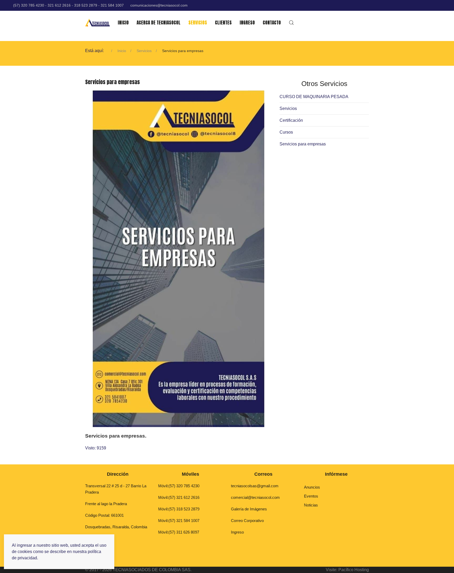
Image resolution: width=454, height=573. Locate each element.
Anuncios (312, 487)
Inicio (123, 22)
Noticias (311, 505)
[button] (291, 22)
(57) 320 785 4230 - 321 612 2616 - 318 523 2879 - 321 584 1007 (68, 5)
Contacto (272, 22)
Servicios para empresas (303, 144)
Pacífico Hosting (353, 569)
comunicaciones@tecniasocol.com (159, 5)
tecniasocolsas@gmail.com (254, 486)
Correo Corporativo (247, 520)
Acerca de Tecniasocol (158, 22)
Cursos (286, 132)
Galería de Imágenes (249, 509)
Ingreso (247, 22)
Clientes (223, 22)
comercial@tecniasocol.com (255, 497)
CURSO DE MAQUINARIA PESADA (314, 96)
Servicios (197, 22)
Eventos (311, 496)
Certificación (291, 120)
